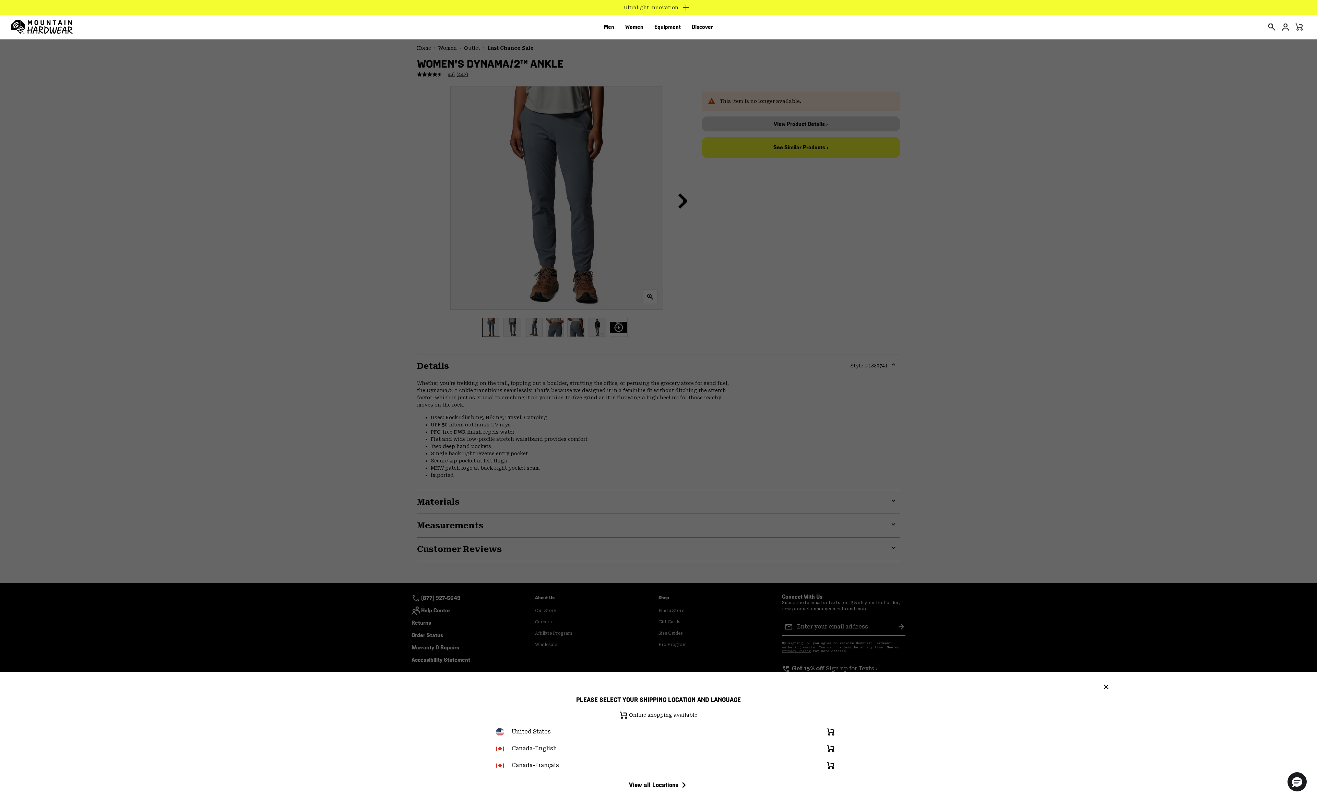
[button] (1297, 781)
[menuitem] (609, 27)
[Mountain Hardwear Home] (42, 27)
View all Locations (653, 784)
